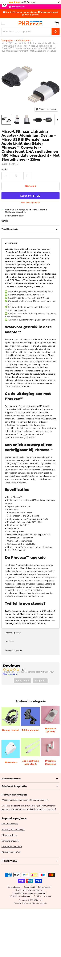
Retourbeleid (29, 887)
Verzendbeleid (14, 887)
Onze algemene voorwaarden (29, 890)
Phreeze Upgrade (13, 632)
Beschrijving (11, 243)
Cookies (37, 896)
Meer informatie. (10, 674)
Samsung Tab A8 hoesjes (13, 829)
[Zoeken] (56, 31)
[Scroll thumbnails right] (56, 119)
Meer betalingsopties (30, 202)
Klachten (47, 896)
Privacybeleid (44, 887)
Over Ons (9, 641)
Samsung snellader (10, 841)
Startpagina (7, 40)
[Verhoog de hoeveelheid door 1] (27, 176)
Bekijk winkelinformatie (14, 216)
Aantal (4, 169)
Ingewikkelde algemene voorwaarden (29, 893)
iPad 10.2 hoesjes (9, 823)
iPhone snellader (9, 835)
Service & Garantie (13, 650)
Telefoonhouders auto (11, 846)
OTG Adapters (23, 40)
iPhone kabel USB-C (10, 852)
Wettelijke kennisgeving (20, 896)
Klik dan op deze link (38, 800)
